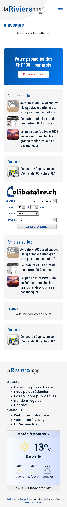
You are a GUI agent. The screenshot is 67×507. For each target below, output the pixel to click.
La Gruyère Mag (26, 424)
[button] (60, 10)
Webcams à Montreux (31, 415)
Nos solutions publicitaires (35, 396)
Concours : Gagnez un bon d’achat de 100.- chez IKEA (37, 170)
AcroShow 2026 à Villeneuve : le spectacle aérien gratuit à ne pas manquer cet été (39, 107)
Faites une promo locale (33, 387)
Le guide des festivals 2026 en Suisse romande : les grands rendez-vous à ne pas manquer (39, 138)
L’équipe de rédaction (31, 392)
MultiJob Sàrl (33, 502)
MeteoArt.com (39, 488)
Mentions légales (27, 400)
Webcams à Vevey (29, 420)
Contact (21, 405)
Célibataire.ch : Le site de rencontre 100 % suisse (37, 120)
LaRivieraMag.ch (18, 499)
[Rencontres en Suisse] (32, 230)
